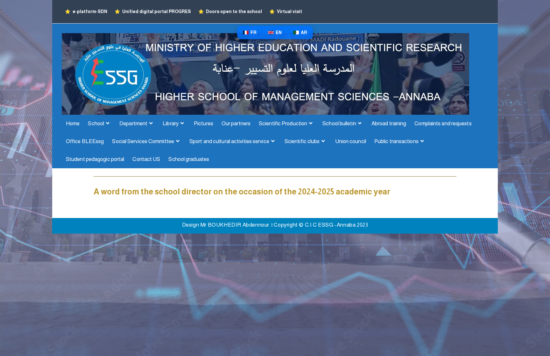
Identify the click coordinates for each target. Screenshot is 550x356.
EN (279, 32)
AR (304, 32)
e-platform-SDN (86, 11)
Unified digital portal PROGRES (153, 11)
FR (253, 32)
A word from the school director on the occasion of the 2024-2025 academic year (242, 191)
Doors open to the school (230, 11)
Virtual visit (285, 11)
